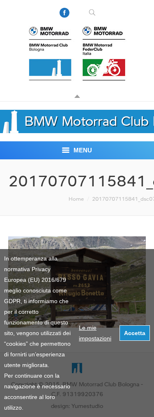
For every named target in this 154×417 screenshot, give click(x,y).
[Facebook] (64, 13)
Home (76, 198)
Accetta (134, 333)
